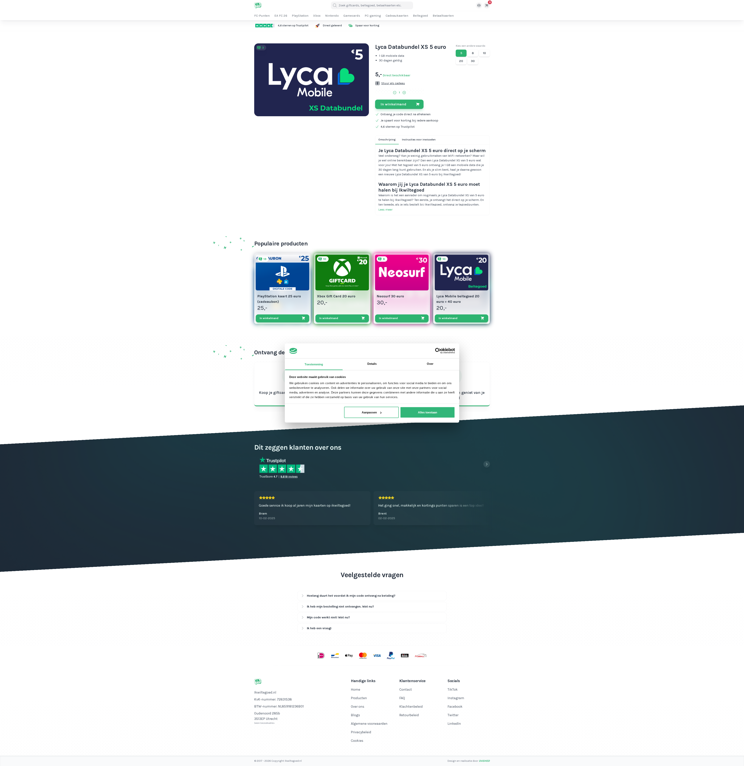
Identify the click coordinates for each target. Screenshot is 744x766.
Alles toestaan (427, 412)
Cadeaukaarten (397, 15)
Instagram (456, 698)
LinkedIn (454, 723)
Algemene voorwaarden (369, 723)
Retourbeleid (409, 715)
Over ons (357, 706)
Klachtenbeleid (411, 706)
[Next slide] (487, 464)
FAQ (402, 698)
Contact (405, 689)
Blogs (355, 715)
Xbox (316, 15)
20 (461, 61)
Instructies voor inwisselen (419, 139)
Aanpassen (369, 412)
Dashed (484, 761)
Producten (359, 698)
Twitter (453, 715)
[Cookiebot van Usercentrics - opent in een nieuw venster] (438, 351)
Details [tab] (372, 363)
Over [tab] (430, 363)
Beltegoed (420, 15)
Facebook (455, 706)
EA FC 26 (280, 15)
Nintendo (332, 15)
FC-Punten (262, 15)
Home (355, 689)
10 (484, 53)
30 (473, 61)
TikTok (453, 689)
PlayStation (300, 15)
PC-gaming (373, 15)
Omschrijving (387, 139)
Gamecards (351, 15)
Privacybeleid (361, 732)
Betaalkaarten (443, 15)
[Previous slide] (478, 464)
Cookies (357, 740)
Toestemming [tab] (314, 364)
